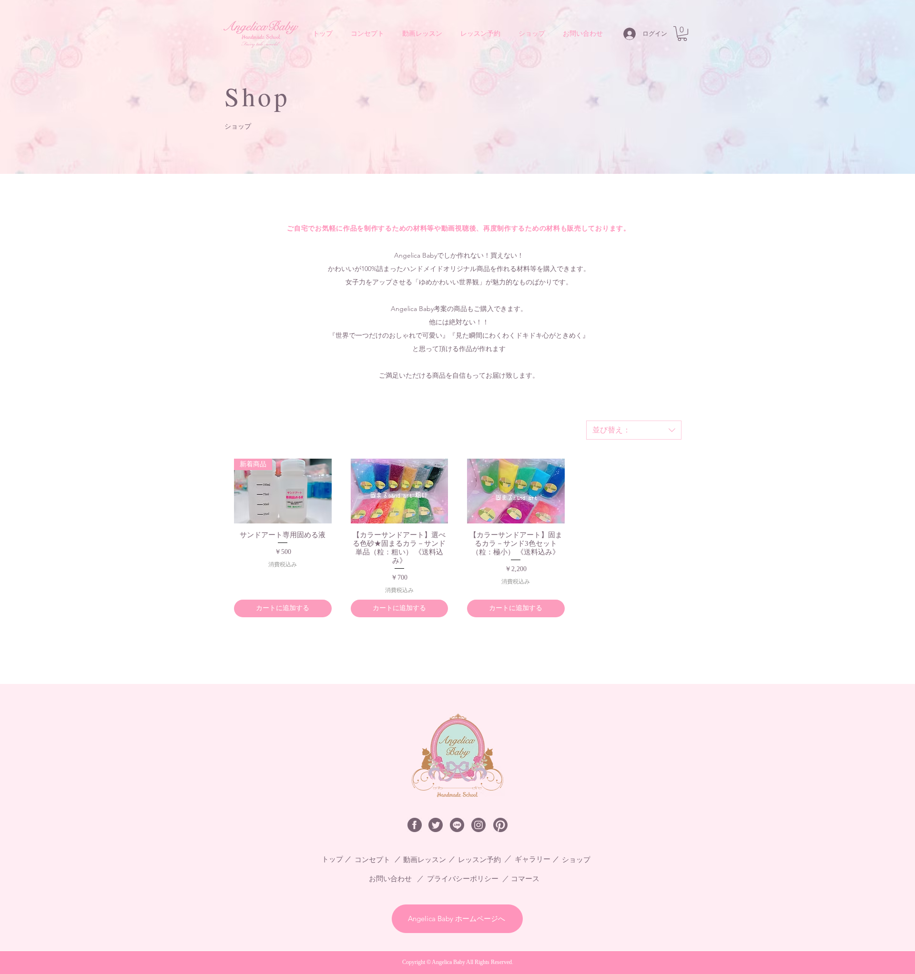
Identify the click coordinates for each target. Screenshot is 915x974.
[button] (682, 33)
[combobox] (633, 430)
